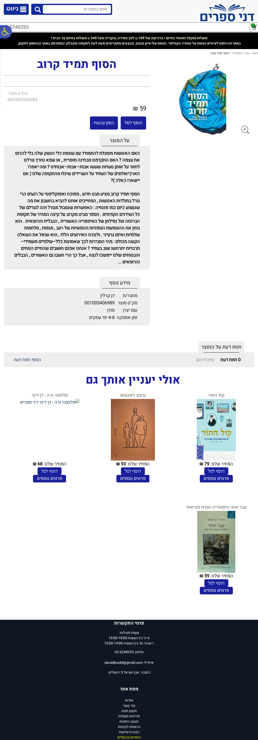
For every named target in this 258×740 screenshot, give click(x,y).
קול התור (216, 395)
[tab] (119, 140)
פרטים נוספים (216, 478)
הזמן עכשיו (104, 122)
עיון (247, 53)
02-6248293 (15, 27)
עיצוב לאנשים (133, 395)
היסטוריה (237, 53)
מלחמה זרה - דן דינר (49, 395)
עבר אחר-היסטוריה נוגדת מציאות (216, 507)
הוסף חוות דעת (27, 359)
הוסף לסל (133, 122)
